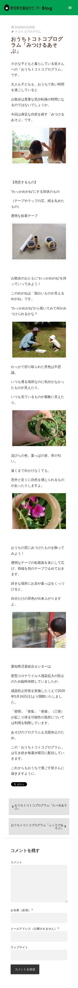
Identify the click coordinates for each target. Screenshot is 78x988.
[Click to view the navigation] (70, 7)
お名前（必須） (22, 910)
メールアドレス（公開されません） (35, 928)
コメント (16, 862)
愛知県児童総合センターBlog (28, 7)
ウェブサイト (19, 947)
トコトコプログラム (28, 31)
